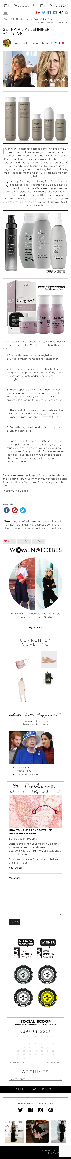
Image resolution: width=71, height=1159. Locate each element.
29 (53, 1054)
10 (24, 1047)
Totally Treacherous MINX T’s (52, 22)
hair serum (16, 524)
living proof (33, 528)
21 (47, 1051)
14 (48, 1047)
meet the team (26, 1089)
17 (24, 1051)
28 (48, 1054)
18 (30, 1051)
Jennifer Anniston (15, 528)
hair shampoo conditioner (45, 524)
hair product (48, 528)
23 (18, 1054)
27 (42, 1054)
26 (36, 1054)
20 (42, 1051)
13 (42, 1047)
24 (24, 1054)
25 (30, 1054)
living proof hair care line (25, 521)
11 (30, 1047)
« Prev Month (17, 1062)
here (61, 198)
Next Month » (52, 1062)
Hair (26, 524)
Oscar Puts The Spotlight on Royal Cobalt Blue (28, 19)
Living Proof (22, 155)
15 (53, 1047)
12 (36, 1047)
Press (46, 1089)
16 (18, 1051)
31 (24, 1058)
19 (36, 1051)
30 (18, 1058)
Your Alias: (15, 867)
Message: (14, 878)
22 (53, 1051)
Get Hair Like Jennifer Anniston (26, 31)
